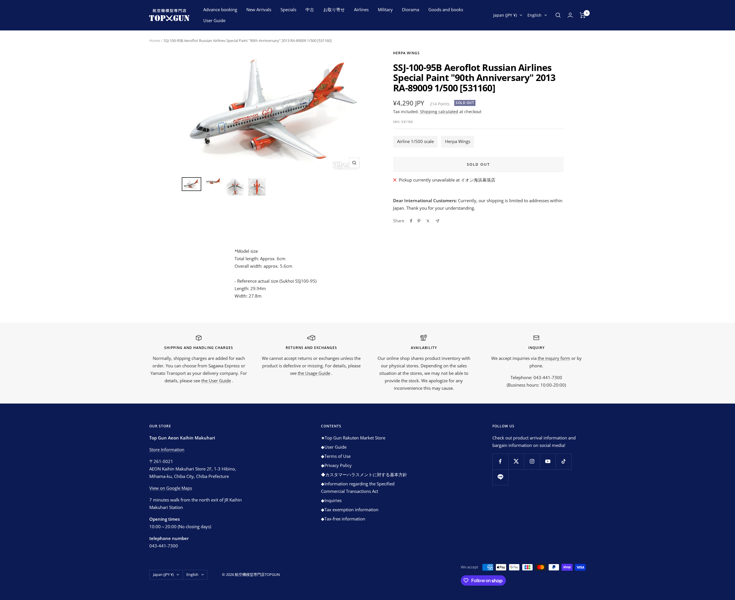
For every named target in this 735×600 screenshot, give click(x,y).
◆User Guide (334, 447)
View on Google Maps (170, 488)
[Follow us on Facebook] (500, 461)
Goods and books (445, 9)
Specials (288, 9)
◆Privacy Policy (336, 465)
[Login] (570, 15)
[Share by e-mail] (437, 221)
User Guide (214, 20)
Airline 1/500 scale (415, 141)
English (534, 15)
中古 (309, 9)
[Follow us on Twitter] (516, 461)
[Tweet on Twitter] (427, 221)
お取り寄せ (334, 9)
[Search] (558, 15)
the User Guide (216, 380)
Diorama (410, 9)
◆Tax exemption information (349, 509)
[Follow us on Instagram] (532, 461)
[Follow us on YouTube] (548, 461)
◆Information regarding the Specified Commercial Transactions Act (357, 487)
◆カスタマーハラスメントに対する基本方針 (364, 474)
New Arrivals (258, 9)
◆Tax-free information (343, 519)
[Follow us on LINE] (500, 477)
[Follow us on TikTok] (563, 461)
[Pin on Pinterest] (418, 221)
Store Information (166, 449)
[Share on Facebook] (411, 221)
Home (154, 40)
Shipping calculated (439, 111)
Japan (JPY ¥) (505, 15)
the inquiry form (554, 358)
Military (385, 9)
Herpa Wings (406, 53)
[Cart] (583, 15)
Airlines (361, 9)
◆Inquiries (331, 500)
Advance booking (220, 9)
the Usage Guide (314, 373)
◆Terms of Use (336, 456)
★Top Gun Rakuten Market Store (353, 438)
